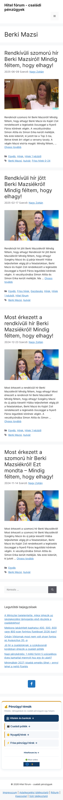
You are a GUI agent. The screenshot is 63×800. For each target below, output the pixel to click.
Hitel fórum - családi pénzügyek (22, 7)
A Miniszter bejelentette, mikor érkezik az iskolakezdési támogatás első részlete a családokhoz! (28, 619)
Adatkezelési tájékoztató (33, 792)
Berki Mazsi (15, 160)
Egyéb (12, 156)
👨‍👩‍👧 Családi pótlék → (18, 726)
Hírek (20, 156)
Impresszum (10, 792)
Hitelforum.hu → (31, 752)
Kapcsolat (21, 796)
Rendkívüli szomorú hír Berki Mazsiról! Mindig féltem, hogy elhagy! (31, 59)
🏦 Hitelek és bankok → (20, 718)
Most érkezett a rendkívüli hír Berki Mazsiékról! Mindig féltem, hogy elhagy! (28, 326)
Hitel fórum (22, 295)
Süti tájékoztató (38, 796)
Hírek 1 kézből (33, 156)
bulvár (26, 160)
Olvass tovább (12, 147)
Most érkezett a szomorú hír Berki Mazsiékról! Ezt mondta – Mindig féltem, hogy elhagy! (28, 464)
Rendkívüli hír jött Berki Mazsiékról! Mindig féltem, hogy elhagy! (28, 187)
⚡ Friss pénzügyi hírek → (22, 742)
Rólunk (55, 792)
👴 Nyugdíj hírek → (18, 734)
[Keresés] (52, 589)
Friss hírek (23, 291)
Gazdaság (37, 291)
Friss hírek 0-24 (41, 160)
